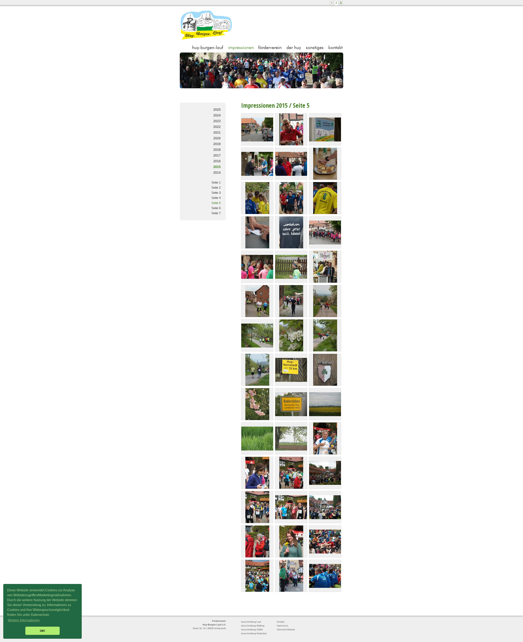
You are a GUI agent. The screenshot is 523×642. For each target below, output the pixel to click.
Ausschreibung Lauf (251, 622)
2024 (217, 115)
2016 (217, 161)
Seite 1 (216, 182)
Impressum (282, 625)
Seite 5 (216, 203)
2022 (217, 127)
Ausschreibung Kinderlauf (253, 633)
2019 (217, 144)
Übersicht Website (286, 629)
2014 (217, 172)
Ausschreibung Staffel (252, 629)
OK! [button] (42, 630)
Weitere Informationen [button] (24, 620)
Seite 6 (216, 208)
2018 (217, 149)
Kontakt (280, 622)
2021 (217, 132)
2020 (217, 138)
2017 (217, 155)
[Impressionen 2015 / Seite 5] (257, 140)
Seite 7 (216, 213)
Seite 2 (216, 187)
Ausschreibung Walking (252, 625)
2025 (217, 109)
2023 (217, 121)
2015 (217, 167)
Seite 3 (216, 192)
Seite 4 (216, 197)
